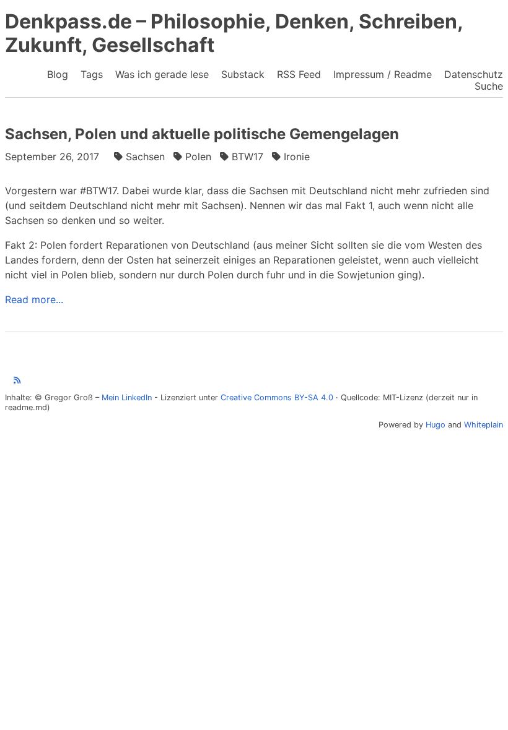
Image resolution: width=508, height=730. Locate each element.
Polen (198, 156)
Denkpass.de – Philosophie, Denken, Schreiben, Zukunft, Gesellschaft (234, 33)
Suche (489, 86)
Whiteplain (483, 424)
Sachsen (145, 156)
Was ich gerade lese (162, 74)
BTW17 (247, 156)
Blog (57, 74)
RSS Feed (299, 74)
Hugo (435, 424)
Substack (243, 74)
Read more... (34, 299)
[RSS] (17, 380)
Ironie (297, 156)
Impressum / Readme (382, 74)
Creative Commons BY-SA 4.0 (277, 397)
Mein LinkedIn (127, 397)
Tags (92, 74)
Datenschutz (473, 74)
